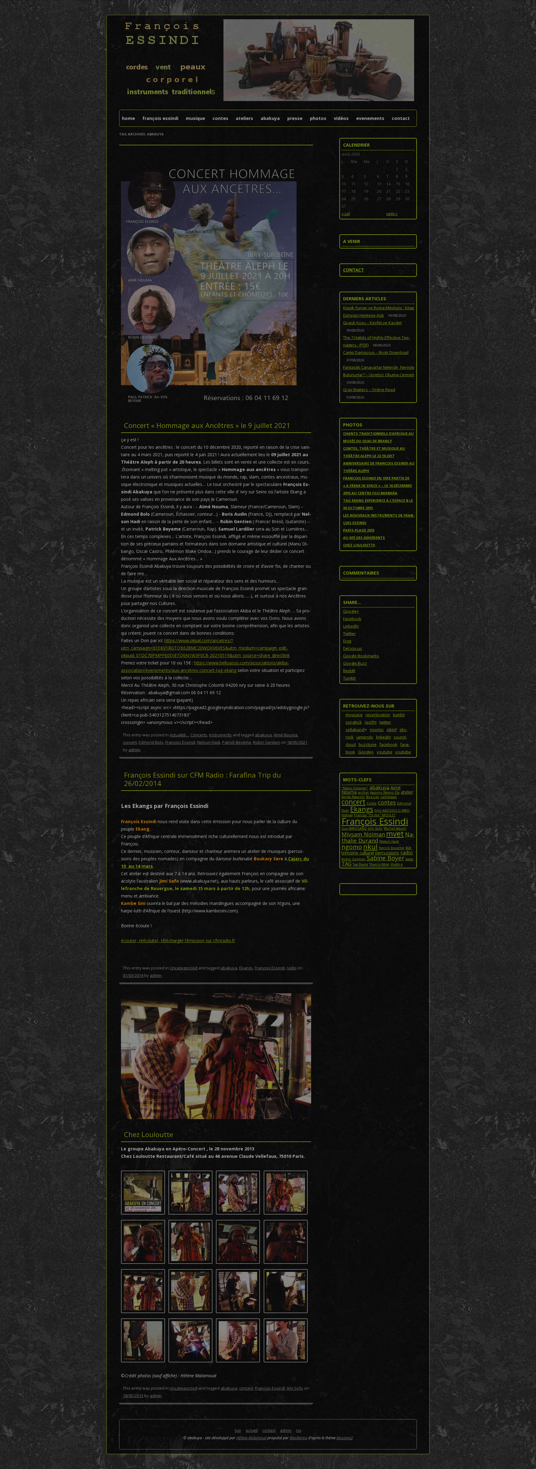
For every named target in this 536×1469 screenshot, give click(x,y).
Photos (318, 118)
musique (195, 118)
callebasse (388, 797)
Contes (220, 118)
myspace (354, 714)
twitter (385, 722)
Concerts (198, 735)
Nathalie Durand (378, 837)
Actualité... (179, 735)
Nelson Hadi (208, 742)
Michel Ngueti (395, 828)
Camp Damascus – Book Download (376, 352)
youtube (384, 752)
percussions (387, 853)
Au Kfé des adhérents (364, 537)
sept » (391, 213)
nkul (370, 846)
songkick (354, 722)
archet (363, 792)
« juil (346, 213)
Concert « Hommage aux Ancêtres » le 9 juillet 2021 (207, 425)
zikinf (391, 729)
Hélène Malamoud (251, 1437)
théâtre (397, 864)
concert (130, 742)
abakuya (263, 735)
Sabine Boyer (385, 858)
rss (298, 1430)
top (238, 1430)
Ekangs (246, 968)
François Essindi (160, 118)
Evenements (370, 118)
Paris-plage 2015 (358, 530)
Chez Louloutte (148, 1134)
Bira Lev (372, 797)
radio (292, 968)
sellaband (355, 729)
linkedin (383, 737)
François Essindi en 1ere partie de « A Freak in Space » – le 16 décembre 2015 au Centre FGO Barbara (377, 485)
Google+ (366, 752)
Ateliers (244, 118)
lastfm (371, 722)
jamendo (364, 737)
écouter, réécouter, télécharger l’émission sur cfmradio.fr (178, 940)
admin (134, 749)
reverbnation (377, 714)
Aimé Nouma (285, 735)
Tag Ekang (360, 864)
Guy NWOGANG (354, 828)
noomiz (377, 729)
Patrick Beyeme (236, 742)
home (128, 118)
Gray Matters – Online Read (369, 389)
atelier (407, 792)
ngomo (352, 847)
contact (401, 118)
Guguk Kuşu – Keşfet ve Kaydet (372, 322)
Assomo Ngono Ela (385, 792)
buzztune (368, 744)
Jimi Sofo (295, 1388)
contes (387, 802)
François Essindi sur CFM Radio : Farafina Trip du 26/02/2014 (202, 778)
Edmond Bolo (151, 742)
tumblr (399, 714)
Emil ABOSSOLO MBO (392, 810)
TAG (346, 863)
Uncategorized (183, 968)
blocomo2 (345, 1437)
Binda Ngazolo (353, 797)
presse (294, 118)
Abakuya (270, 118)
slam (409, 859)
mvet (395, 834)
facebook (388, 744)
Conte (372, 803)
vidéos (341, 118)
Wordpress (298, 1437)
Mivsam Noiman (363, 834)
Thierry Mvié (379, 864)
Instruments (220, 735)
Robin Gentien (266, 742)
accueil (252, 1430)
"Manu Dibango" (355, 788)
